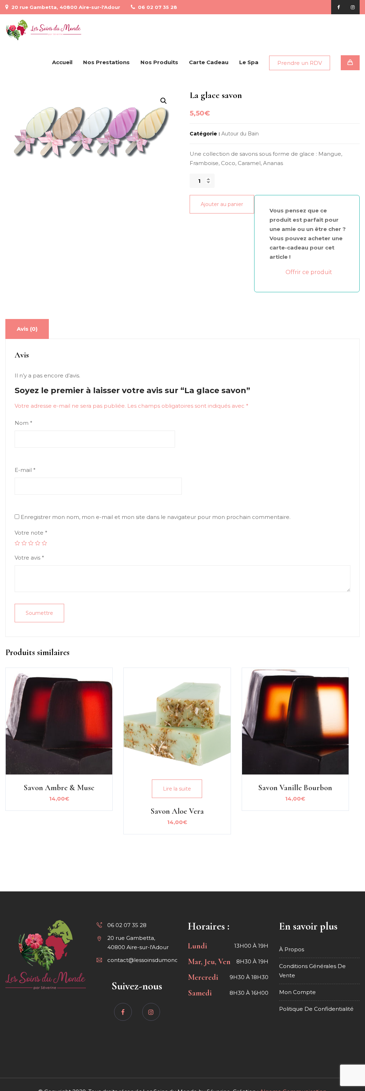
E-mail (25, 470)
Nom (23, 423)
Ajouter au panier (222, 204)
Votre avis (29, 557)
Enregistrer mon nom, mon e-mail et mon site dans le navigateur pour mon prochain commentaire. (156, 517)
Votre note (31, 532)
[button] (163, 100)
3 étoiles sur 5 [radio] (31, 543)
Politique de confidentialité (316, 1008)
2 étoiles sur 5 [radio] (24, 543)
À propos (291, 949)
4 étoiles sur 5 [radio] (37, 543)
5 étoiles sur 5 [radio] (44, 543)
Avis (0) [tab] (27, 328)
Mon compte (297, 992)
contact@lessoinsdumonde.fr (147, 960)
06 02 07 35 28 (157, 7)
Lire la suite (177, 789)
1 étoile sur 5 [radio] (17, 543)
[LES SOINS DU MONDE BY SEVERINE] (43, 30)
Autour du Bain (240, 133)
